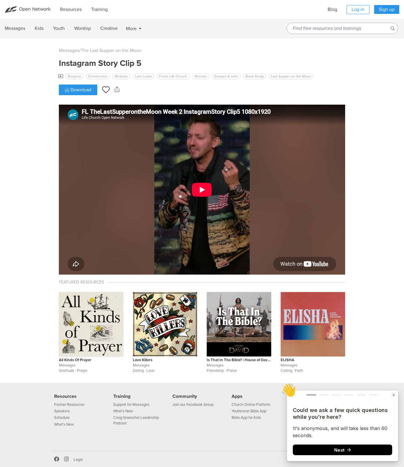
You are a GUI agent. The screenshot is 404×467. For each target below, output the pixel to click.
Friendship (215, 370)
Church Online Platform (251, 404)
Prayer (82, 370)
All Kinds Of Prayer (75, 360)
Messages (69, 50)
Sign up (387, 9)
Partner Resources (69, 404)
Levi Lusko (143, 76)
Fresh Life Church (173, 76)
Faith (299, 370)
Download (80, 90)
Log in (358, 9)
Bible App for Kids (246, 417)
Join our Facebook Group (193, 404)
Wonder (200, 76)
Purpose (74, 76)
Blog (332, 9)
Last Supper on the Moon (291, 76)
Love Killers (142, 360)
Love (150, 370)
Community (184, 396)
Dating (138, 370)
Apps (237, 396)
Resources (65, 396)
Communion (98, 76)
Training (121, 396)
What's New (64, 424)
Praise (232, 370)
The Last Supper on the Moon (111, 50)
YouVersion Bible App (249, 411)
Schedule (62, 417)
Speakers (62, 411)
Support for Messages (131, 404)
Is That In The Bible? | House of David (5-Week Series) (239, 360)
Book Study (254, 76)
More (131, 29)
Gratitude (66, 370)
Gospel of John (226, 76)
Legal (78, 459)
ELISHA (287, 360)
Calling (286, 370)
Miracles (121, 76)
